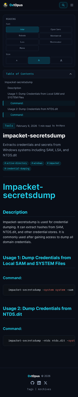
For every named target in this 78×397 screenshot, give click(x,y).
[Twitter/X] (45, 383)
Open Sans (56, 29)
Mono (22, 48)
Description (14, 87)
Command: (17, 103)
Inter (22, 29)
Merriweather (55, 41)
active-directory (16, 163)
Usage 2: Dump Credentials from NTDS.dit (33, 108)
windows (37, 163)
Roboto (22, 35)
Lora (22, 41)
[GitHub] (32, 383)
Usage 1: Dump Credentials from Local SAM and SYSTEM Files (36, 95)
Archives (44, 389)
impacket (53, 163)
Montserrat (55, 35)
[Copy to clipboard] (70, 288)
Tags (30, 389)
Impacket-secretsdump (19, 82)
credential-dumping (17, 168)
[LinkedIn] (39, 383)
